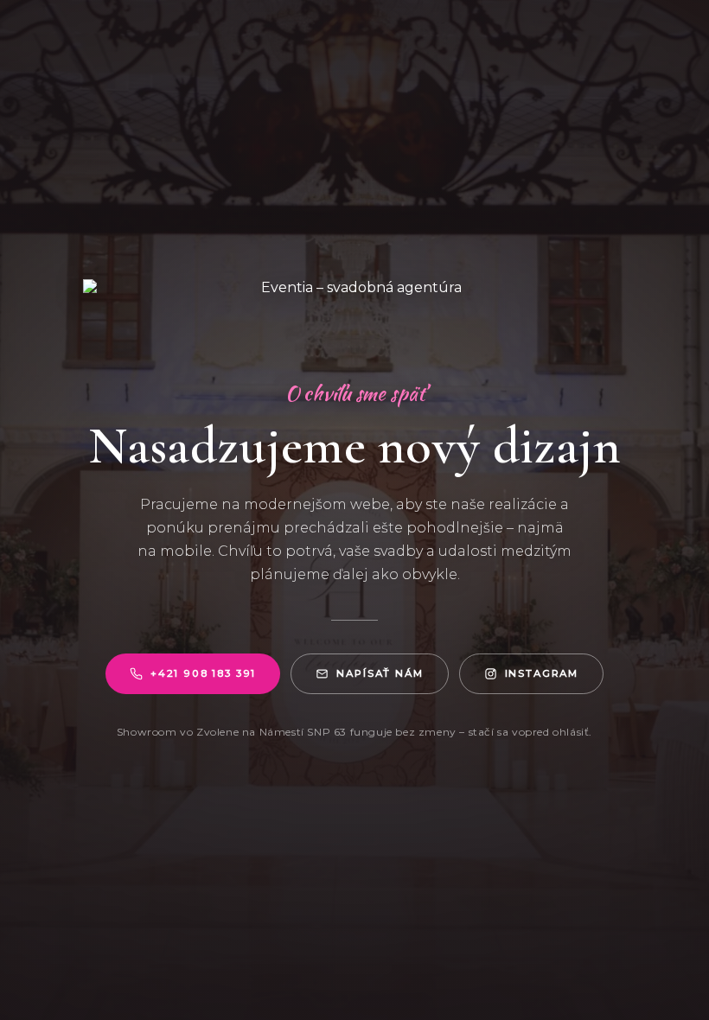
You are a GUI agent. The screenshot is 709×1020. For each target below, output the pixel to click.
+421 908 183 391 (203, 673)
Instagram (542, 673)
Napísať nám (379, 673)
